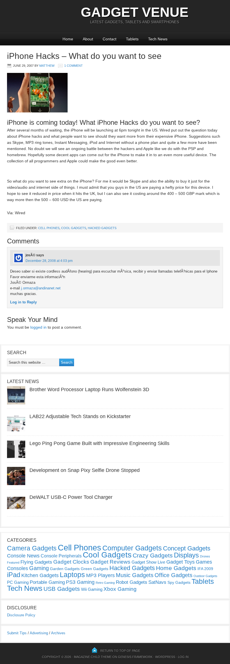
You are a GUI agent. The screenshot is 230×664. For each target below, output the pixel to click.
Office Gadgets (173, 575)
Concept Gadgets (186, 548)
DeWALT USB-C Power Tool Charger (70, 497)
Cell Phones (48, 228)
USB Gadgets (61, 588)
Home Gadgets (176, 568)
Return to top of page (120, 650)
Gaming (39, 568)
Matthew (46, 65)
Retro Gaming (105, 582)
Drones (205, 556)
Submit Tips (17, 633)
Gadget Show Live (148, 562)
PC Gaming (18, 582)
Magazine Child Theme (92, 656)
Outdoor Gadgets (205, 576)
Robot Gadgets (131, 582)
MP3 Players (100, 575)
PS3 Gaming (80, 582)
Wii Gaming (91, 589)
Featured (13, 562)
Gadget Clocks (71, 562)
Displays (186, 555)
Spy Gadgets (178, 582)
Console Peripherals (61, 556)
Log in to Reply (23, 302)
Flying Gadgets (36, 562)
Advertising (39, 633)
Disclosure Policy (21, 615)
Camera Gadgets (32, 548)
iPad (13, 574)
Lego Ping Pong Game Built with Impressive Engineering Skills (99, 443)
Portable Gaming (47, 582)
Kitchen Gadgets (40, 575)
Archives (58, 633)
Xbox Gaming (120, 589)
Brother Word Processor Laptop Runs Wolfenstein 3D (89, 389)
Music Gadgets (134, 575)
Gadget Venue (134, 12)
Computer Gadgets (132, 548)
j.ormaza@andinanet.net (41, 288)
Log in (183, 656)
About (88, 39)
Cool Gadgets (73, 228)
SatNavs (157, 582)
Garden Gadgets (65, 568)
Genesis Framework (135, 656)
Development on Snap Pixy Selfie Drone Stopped (84, 470)
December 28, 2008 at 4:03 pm (49, 261)
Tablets (132, 39)
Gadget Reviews (110, 562)
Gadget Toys (180, 562)
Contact (109, 39)
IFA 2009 (205, 568)
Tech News (157, 39)
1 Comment (73, 65)
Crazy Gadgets (153, 555)
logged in (38, 327)
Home (68, 39)
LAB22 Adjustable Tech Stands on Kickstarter (80, 416)
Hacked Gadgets (102, 228)
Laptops (72, 574)
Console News (23, 556)
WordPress (165, 656)
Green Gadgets (94, 568)
